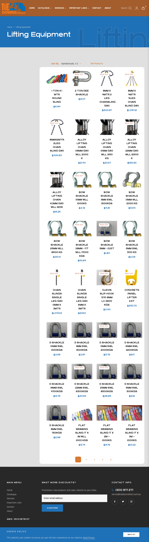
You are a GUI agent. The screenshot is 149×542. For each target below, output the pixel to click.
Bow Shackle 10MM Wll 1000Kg (82, 198)
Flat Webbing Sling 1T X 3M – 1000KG (132, 432)
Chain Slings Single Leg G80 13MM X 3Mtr (57, 299)
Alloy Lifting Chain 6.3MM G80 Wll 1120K (57, 199)
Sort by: (55, 63)
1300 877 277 (124, 489)
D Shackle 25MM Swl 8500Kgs (107, 388)
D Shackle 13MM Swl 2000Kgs (107, 346)
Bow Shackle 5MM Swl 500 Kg (132, 246)
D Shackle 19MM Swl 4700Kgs (56, 388)
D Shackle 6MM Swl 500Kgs (132, 388)
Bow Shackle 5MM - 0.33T (107, 245)
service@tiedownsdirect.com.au (126, 494)
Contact (10, 506)
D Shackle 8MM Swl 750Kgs (56, 429)
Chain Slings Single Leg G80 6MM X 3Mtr (82, 299)
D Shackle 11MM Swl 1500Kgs (81, 346)
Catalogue (11, 494)
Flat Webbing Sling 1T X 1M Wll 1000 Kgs (82, 432)
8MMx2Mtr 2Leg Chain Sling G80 (57, 145)
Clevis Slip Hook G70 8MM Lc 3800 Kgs (107, 297)
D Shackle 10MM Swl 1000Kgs (56, 346)
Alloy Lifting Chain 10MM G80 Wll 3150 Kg (107, 148)
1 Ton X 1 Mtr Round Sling (57, 96)
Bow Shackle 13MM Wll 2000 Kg (132, 198)
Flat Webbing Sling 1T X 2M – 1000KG (106, 432)
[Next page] (111, 459)
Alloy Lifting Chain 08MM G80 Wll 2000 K (82, 148)
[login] (136, 8)
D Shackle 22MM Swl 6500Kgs (81, 388)
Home (9, 27)
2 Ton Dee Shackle (82, 92)
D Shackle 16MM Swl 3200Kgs (132, 346)
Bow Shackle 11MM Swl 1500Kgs (107, 198)
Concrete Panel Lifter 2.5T (132, 295)
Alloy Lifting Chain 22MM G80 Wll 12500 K (132, 148)
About (10, 511)
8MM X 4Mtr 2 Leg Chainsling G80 (107, 98)
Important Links (14, 502)
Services (11, 498)
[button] (126, 8)
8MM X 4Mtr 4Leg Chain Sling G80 (132, 98)
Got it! (131, 534)
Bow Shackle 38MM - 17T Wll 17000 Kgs (81, 248)
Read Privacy (89, 537)
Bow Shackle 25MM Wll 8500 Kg (56, 246)
